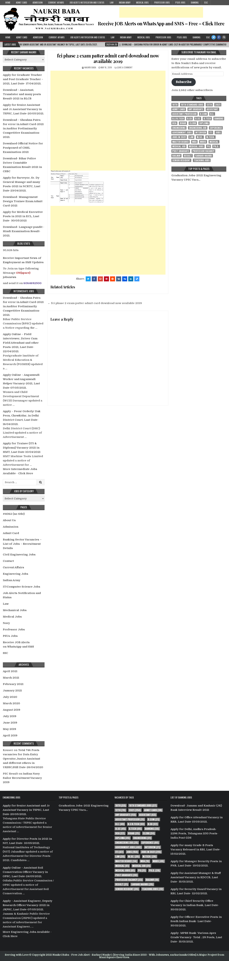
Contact (8, 561)
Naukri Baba (90, 67)
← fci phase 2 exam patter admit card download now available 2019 (95, 303)
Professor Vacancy (203, 151)
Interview (200, 132)
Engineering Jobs (15, 573)
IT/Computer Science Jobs (21, 586)
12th (209, 104)
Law (111, 2)
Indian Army (125, 2)
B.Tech (207, 118)
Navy (6, 623)
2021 (217, 104)
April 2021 (10, 671)
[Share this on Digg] (124, 278)
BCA (174, 123)
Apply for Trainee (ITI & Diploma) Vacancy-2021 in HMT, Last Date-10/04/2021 (21, 448)
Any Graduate (195, 109)
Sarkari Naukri (203, 155)
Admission (38, 2)
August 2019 (11, 709)
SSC (206, 2)
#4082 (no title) (14, 513)
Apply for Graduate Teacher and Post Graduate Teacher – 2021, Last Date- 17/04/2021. (23, 79)
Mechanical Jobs (15, 610)
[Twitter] (213, 37)
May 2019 (9, 729)
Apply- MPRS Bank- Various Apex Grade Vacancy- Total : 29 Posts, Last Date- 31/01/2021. (196, 937)
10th (174, 104)
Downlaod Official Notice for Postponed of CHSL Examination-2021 (23, 148)
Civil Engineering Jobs (19, 554)
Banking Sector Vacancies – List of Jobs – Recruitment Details (22, 544)
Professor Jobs (162, 2)
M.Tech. (210, 137)
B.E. (212, 114)
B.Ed (189, 118)
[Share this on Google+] (100, 278)
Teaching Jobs (202, 160)
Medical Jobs (142, 2)
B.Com (203, 114)
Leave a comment (125, 67)
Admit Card (21, 2)
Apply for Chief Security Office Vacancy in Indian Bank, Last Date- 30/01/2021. (194, 905)
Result (188, 155)
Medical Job (179, 146)
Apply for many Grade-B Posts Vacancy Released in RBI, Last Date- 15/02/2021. (195, 849)
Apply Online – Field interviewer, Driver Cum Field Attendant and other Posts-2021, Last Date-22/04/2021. (21, 343)
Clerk (192, 123)
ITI (210, 132)
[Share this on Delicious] (136, 278)
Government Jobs (182, 132)
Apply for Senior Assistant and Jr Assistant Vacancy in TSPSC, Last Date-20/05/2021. (23, 109)
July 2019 (9, 716)
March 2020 (11, 703)
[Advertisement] (161, 12)
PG (208, 146)
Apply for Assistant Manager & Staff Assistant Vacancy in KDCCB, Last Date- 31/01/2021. (195, 877)
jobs (218, 132)
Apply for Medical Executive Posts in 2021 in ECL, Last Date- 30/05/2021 (23, 216)
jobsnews (9, 277)
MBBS (203, 141)
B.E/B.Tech (178, 118)
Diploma (204, 123)
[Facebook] (219, 37)
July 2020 (10, 697)
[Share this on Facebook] (94, 278)
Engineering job (197, 128)
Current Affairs (56, 2)
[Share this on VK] (118, 278)
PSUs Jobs (180, 2)
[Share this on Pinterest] (106, 278)
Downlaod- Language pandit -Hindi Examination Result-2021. (23, 231)
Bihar (183, 123)
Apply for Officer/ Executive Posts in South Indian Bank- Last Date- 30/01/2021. (196, 921)
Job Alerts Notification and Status (87, 2)
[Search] (224, 37)
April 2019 (10, 735)
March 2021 (11, 677)
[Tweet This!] (88, 278)
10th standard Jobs (192, 104)
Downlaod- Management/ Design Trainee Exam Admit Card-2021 (22, 201)
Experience (216, 128)
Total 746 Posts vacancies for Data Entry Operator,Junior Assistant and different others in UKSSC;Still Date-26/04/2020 (23, 758)
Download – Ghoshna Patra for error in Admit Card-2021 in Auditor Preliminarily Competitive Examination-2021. (23, 128)
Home (7, 2)
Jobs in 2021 (179, 137)
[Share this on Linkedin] (130, 278)
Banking (195, 2)
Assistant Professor (184, 114)
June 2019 (10, 722)
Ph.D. (216, 146)
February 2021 (13, 684)
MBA (194, 141)
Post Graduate (180, 151)
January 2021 (12, 690)
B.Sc (197, 118)
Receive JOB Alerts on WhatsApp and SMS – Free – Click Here (161, 23)
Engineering (179, 128)
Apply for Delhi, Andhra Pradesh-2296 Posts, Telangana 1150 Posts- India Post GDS (194, 833)
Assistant (212, 109)
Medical (213, 141)
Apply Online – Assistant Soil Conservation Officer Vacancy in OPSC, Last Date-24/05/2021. (25, 872)
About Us (9, 520)
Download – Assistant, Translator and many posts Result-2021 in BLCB (22, 94)
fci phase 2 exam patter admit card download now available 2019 (108, 58)
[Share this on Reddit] (112, 278)
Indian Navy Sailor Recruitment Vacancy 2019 (22, 778)
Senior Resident (181, 160)
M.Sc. (200, 137)
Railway (176, 155)
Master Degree (180, 141)
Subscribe (183, 82)
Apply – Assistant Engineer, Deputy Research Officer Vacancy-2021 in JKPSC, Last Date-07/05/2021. (27, 905)
